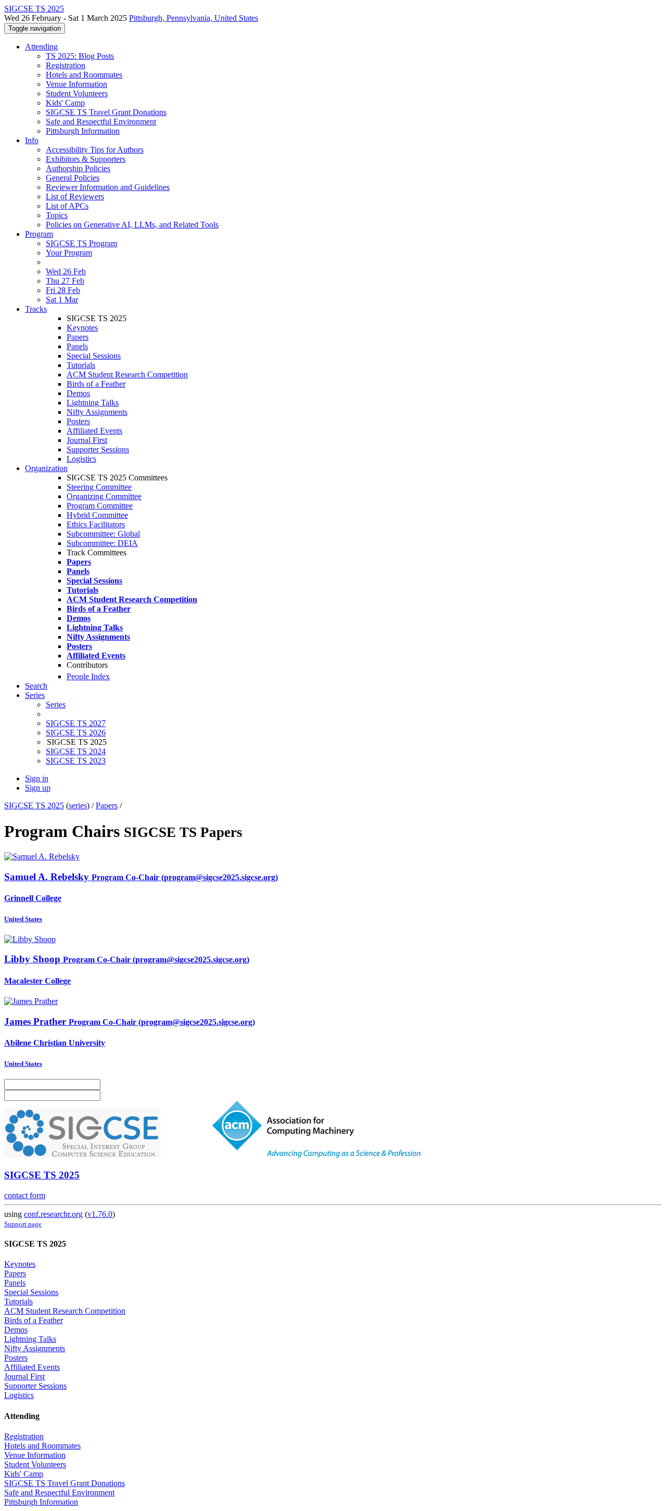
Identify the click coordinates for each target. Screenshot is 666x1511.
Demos (78, 393)
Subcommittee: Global (103, 533)
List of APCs (67, 205)
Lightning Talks (93, 402)
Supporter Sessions (98, 449)
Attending (41, 46)
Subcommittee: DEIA (102, 543)
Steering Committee (99, 486)
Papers (77, 337)
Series (56, 704)
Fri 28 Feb (63, 290)
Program (39, 234)
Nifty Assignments (97, 412)
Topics (57, 215)
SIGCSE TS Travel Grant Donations (106, 112)
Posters (78, 421)
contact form (24, 1195)
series (78, 805)
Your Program (69, 252)
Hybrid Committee (97, 515)
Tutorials (81, 365)
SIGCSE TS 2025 (34, 805)
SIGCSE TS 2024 (76, 751)
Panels (77, 346)
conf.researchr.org (53, 1214)
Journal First (87, 440)
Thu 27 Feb (65, 280)
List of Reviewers (75, 196)
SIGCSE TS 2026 (76, 732)
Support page (23, 1224)
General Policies (72, 177)
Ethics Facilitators (96, 524)
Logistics (81, 458)
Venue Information (76, 84)
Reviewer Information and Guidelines (108, 187)
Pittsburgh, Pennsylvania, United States (193, 18)
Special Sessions (94, 355)
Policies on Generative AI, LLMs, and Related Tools (132, 224)
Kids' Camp (65, 102)
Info (32, 140)
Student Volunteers (77, 93)
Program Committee (100, 505)
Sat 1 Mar (62, 299)
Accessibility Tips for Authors (95, 149)
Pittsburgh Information (83, 130)
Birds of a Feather (96, 383)
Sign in (36, 778)
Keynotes (82, 327)
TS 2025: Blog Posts (80, 56)
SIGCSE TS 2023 (76, 760)
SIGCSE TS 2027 (76, 723)
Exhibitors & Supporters (85, 159)
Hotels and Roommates (84, 74)
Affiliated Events (94, 430)
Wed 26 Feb (66, 271)
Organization (46, 468)
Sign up (37, 787)
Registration (65, 65)
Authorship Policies (78, 168)
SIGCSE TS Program (81, 243)
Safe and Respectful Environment (101, 121)
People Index (88, 676)
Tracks (36, 308)
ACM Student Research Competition (127, 374)
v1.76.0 (99, 1214)
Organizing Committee (104, 496)
